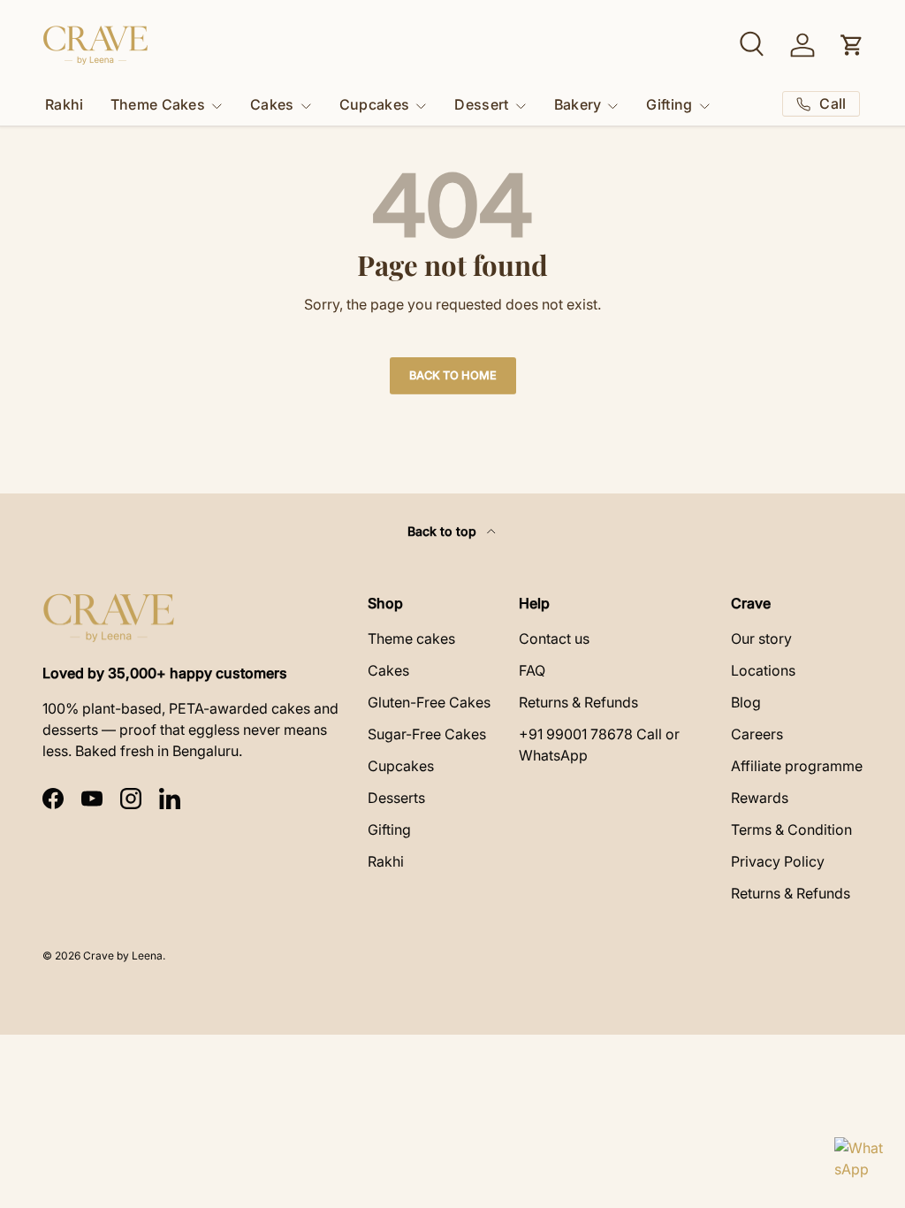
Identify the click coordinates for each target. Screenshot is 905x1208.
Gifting (389, 829)
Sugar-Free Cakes (427, 734)
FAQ (532, 670)
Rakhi (64, 104)
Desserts (396, 798)
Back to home (453, 375)
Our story (761, 638)
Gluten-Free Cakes (429, 702)
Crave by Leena (123, 955)
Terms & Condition (791, 829)
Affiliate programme (797, 766)
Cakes (388, 670)
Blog (746, 702)
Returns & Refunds (578, 702)
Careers (757, 734)
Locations (763, 670)
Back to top (443, 531)
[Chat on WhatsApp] (859, 1162)
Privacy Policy (778, 861)
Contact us (554, 638)
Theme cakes (411, 638)
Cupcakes (401, 766)
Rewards (759, 798)
